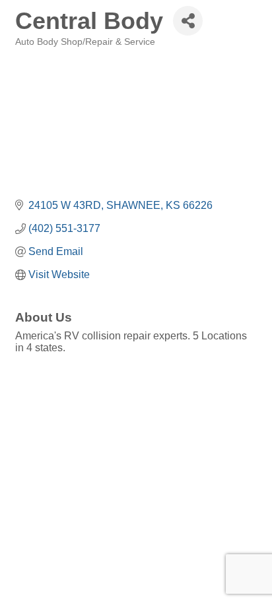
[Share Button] (188, 21)
